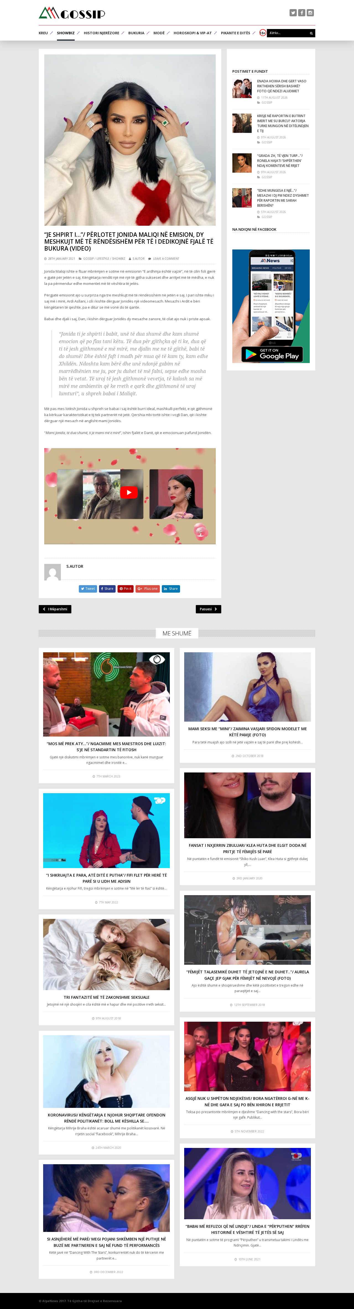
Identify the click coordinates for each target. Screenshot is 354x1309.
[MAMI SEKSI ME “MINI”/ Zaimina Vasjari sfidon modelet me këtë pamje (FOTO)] (247, 687)
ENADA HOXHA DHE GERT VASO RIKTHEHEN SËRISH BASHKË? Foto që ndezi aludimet (281, 86)
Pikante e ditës (235, 32)
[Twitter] (293, 12)
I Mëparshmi (57, 609)
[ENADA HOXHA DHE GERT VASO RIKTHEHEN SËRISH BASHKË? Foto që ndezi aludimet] (242, 88)
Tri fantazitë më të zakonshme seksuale (107, 997)
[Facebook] (301, 12)
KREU (43, 32)
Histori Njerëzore (101, 32)
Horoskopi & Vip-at (193, 32)
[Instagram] (310, 12)
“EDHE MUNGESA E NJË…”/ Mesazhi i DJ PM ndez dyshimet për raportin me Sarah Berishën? (283, 198)
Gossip (88, 259)
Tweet (90, 588)
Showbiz (66, 32)
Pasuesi (206, 609)
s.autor (138, 259)
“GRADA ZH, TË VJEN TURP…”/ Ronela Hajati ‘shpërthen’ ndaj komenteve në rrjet (280, 160)
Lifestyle (103, 259)
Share (109, 588)
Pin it (127, 588)
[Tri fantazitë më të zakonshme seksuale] (106, 954)
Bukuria (136, 32)
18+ (262, 32)
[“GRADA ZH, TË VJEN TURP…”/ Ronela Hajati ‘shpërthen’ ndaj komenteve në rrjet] (242, 163)
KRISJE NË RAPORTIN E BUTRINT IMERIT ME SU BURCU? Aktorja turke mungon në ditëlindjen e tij (283, 123)
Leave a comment (166, 259)
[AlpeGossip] (72, 13)
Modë (159, 32)
